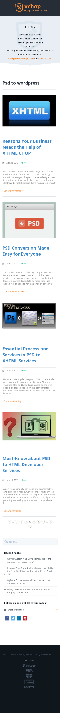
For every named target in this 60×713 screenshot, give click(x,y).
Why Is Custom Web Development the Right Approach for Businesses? (29, 560)
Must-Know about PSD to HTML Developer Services (26, 464)
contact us (44, 58)
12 (39, 521)
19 (51, 521)
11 (34, 521)
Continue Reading (12, 190)
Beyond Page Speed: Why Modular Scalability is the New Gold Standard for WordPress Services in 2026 (29, 571)
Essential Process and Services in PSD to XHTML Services (25, 355)
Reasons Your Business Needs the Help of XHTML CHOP (27, 147)
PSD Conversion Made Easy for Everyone (25, 251)
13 (43, 521)
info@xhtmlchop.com (21, 58)
